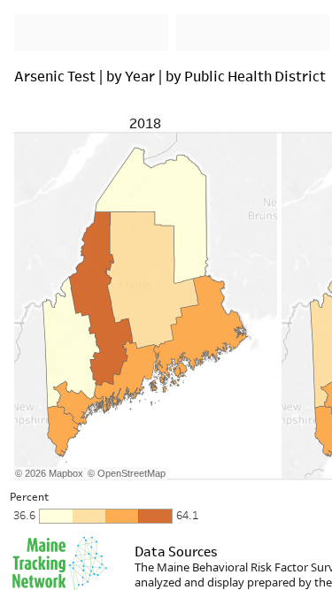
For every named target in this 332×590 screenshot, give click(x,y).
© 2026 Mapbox (49, 473)
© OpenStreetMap (127, 473)
